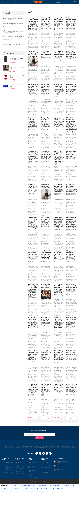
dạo (32, 43)
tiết (44, 79)
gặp (69, 278)
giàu (74, 376)
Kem (36, 343)
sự (43, 247)
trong (44, 47)
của (72, 343)
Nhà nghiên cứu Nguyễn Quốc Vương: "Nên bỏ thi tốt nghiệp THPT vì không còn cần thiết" (45, 189)
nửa (67, 315)
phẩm (45, 379)
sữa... (61, 247)
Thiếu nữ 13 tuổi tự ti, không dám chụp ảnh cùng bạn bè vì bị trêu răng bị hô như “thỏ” (71, 22)
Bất (56, 243)
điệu (59, 76)
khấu (70, 211)
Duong (60, 43)
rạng (72, 46)
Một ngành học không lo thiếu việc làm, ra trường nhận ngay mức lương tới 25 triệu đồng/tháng (46, 122)
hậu (75, 344)
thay (31, 180)
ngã (57, 246)
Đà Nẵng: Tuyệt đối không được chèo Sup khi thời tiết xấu (46, 53)
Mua (55, 280)
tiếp (61, 180)
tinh (49, 179)
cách (35, 309)
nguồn (42, 112)
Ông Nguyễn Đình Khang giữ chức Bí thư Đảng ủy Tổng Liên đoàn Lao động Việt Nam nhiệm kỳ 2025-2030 (13, 18)
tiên (61, 380)
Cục (30, 210)
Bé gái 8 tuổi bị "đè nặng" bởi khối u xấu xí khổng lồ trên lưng (71, 53)
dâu (43, 110)
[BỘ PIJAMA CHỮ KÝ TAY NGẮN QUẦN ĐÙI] (6, 77)
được (55, 45)
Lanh (49, 279)
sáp (44, 179)
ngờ (59, 246)
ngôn (70, 247)
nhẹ (36, 379)
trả (28, 248)
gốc (41, 111)
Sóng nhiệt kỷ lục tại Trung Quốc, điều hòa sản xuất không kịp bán (59, 53)
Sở (41, 247)
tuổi (54, 49)
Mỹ (56, 411)
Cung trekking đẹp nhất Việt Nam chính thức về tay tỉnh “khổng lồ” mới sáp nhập (46, 154)
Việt (47, 180)
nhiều (67, 214)
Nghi (29, 47)
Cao (45, 376)
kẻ (54, 179)
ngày (42, 147)
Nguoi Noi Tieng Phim (57, 489)
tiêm (70, 179)
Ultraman (30, 280)
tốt (31, 147)
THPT (35, 146)
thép (55, 348)
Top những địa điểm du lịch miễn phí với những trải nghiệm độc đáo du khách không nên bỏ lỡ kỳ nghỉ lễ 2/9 (33, 23)
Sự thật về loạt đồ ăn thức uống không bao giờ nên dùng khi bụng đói (46, 287)
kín (45, 345)
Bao (30, 76)
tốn (73, 114)
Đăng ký (6, 2)
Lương (48, 144)
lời (59, 179)
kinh (71, 412)
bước (69, 110)
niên (35, 347)
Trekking (43, 180)
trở (54, 381)
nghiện (48, 211)
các (69, 243)
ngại (57, 146)
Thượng (68, 114)
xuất (62, 81)
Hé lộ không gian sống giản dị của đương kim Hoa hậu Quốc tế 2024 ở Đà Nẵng (71, 321)
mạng (73, 111)
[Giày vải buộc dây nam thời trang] (6, 68)
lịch (30, 46)
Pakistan (48, 246)
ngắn (61, 179)
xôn (33, 280)
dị (73, 343)
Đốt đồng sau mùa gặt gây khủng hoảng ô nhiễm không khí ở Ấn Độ (58, 254)
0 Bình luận (32, 41)
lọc (41, 280)
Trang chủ (5, 8)
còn (29, 111)
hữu (43, 45)
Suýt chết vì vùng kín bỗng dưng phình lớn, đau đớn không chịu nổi (45, 321)
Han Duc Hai (20, 492)
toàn (29, 147)
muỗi (67, 149)
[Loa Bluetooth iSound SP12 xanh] (6, 86)
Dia (34, 43)
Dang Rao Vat (31, 492)
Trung (60, 47)
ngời (67, 379)
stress (29, 247)
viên (36, 180)
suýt (45, 347)
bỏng (44, 343)
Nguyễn (46, 212)
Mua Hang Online (42, 485)
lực (61, 78)
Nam (42, 46)
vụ (61, 182)
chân (60, 176)
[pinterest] (43, 453)
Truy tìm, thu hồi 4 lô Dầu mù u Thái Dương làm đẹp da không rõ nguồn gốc (45, 88)
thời (42, 79)
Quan (70, 112)
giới (72, 110)
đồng (55, 211)
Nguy (67, 314)
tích (67, 415)
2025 (31, 143)
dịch (56, 409)
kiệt (62, 409)
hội (44, 111)
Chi (32, 76)
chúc (31, 110)
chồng (58, 110)
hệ (41, 45)
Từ (71, 47)
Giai (75, 144)
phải (67, 248)
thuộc (35, 412)
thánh (34, 380)
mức (44, 146)
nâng (48, 78)
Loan (32, 79)
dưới (32, 78)
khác (29, 312)
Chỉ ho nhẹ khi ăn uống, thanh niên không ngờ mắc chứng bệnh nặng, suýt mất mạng (33, 355)
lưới (49, 45)
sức (54, 147)
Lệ (28, 46)
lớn (71, 147)
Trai (30, 49)
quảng (48, 379)
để (72, 76)
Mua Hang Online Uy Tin (27, 485)
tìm (47, 112)
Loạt (49, 311)
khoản (60, 377)
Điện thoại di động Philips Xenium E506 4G (16, 59)
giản (73, 344)
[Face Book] (36, 453)
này (54, 146)
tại (57, 81)
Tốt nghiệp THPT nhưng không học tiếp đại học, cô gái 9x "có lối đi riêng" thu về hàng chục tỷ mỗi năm (59, 289)
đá (46, 76)
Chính (44, 176)
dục (62, 243)
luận (35, 112)
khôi (67, 78)
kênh (58, 345)
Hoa (59, 45)
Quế (62, 411)
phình (42, 347)
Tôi (50, 147)
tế (57, 112)
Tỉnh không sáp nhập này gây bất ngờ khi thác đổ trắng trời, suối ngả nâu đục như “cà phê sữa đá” (58, 222)
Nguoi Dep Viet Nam (68, 485)
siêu (32, 279)
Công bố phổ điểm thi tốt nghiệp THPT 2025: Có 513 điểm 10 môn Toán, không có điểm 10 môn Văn (33, 123)
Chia (36, 176)
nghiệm (32, 47)
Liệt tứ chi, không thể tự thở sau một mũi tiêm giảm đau (71, 153)
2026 (31, 176)
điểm (37, 43)
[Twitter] (40, 453)
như (67, 46)
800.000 (31, 243)
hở (69, 146)
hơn (36, 111)
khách (31, 45)
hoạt (57, 211)
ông (42, 47)
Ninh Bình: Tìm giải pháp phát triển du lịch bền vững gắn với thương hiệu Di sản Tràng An (13, 44)
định (75, 143)
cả (58, 243)
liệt (67, 178)
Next (60, 419)
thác (57, 248)
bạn (56, 43)
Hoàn (35, 210)
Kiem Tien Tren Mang (7, 492)
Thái (45, 112)
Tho (67, 47)
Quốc (58, 79)
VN (17, 2)
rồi (28, 81)
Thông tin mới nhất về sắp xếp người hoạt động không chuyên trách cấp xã (58, 188)
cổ (36, 309)
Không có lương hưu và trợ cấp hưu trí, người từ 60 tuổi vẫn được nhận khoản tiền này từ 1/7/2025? (58, 355)
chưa (33, 409)
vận (33, 147)
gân (58, 143)
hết (33, 311)
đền (42, 244)
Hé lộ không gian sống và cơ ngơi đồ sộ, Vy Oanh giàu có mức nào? (71, 353)
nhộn (29, 347)
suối (55, 248)
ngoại (57, 46)
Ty (34, 248)
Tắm (58, 47)
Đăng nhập (11, 2)
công (31, 111)
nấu (62, 244)
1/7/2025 (57, 376)
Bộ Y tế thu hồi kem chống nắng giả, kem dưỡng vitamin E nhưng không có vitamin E (58, 89)
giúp (75, 311)
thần (58, 180)
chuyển (35, 76)
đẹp (49, 110)
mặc (73, 312)
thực (47, 179)
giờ (43, 311)
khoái (72, 211)
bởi (70, 76)
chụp (75, 43)
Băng (33, 176)
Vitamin (60, 112)
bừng (44, 309)
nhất (42, 179)
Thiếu (75, 46)
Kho (62, 143)
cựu (50, 210)
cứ (58, 43)
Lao (54, 46)
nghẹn (31, 314)
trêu (70, 47)
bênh (44, 276)
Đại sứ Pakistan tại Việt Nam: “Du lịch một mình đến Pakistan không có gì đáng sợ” (46, 222)
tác (31, 114)
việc (33, 114)
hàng (36, 178)
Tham (71, 214)
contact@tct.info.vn (64, 466)
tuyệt (46, 79)
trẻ (75, 114)
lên (71, 111)
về (45, 180)
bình (44, 409)
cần (45, 210)
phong (55, 47)
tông (36, 247)
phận (29, 279)
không (34, 45)
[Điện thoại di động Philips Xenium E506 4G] (6, 59)
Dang (44, 243)
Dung (57, 178)
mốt (42, 146)
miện (34, 46)
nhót (32, 347)
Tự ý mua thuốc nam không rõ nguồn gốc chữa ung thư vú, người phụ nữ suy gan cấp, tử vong (33, 388)
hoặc (72, 146)
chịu (49, 343)
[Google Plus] (50, 453)
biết (45, 43)
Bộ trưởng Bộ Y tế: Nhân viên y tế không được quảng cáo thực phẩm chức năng (46, 354)
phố (32, 146)
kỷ (37, 45)
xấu (49, 79)
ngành (47, 146)
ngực (44, 46)
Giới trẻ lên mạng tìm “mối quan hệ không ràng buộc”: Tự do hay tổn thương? (71, 88)
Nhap (49, 178)
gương (55, 345)
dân (50, 43)
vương (42, 215)
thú (33, 412)
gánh (72, 144)
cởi (54, 344)
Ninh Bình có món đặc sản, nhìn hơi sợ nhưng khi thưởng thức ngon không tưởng (46, 388)
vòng (30, 413)
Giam (62, 178)
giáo (33, 178)
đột (54, 278)
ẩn (56, 276)
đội (48, 76)
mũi (72, 178)
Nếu (73, 149)
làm (32, 112)
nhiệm (57, 280)
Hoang (61, 278)
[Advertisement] (13, 104)
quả (75, 279)
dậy (74, 243)
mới (67, 112)
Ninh (48, 412)
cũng (67, 45)
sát (59, 347)
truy (50, 112)
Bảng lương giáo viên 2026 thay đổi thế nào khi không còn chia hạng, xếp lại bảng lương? (33, 155)
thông (55, 214)
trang (62, 248)
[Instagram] (47, 453)
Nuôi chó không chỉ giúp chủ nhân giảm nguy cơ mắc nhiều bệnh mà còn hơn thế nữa (71, 287)
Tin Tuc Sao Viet (28, 489)
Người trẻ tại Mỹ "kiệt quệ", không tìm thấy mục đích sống (59, 386)
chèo (44, 76)
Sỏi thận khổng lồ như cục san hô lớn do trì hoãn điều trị (33, 187)
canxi (31, 343)
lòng (35, 312)
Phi (28, 49)
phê (57, 247)
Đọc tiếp (31, 417)
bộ (30, 43)
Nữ (69, 46)
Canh (71, 243)
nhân (44, 147)
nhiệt (55, 79)
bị (73, 43)
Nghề (35, 79)
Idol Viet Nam (5, 489)
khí (54, 279)
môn (35, 144)
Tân (67, 280)
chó (74, 309)
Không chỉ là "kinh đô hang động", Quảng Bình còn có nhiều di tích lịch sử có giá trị (71, 387)
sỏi (28, 212)
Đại (48, 243)
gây (56, 244)
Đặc (46, 409)
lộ (32, 46)
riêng (58, 314)
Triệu (42, 149)
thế (33, 180)
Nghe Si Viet (16, 489)
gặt (56, 278)
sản (60, 79)
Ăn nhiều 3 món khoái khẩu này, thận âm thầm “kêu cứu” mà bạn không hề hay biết (71, 188)
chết (46, 343)
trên (31, 81)
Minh (42, 246)
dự (46, 243)
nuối (70, 315)
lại (32, 179)
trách (58, 214)
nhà (49, 212)
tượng (34, 279)
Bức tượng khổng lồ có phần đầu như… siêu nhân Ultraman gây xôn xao (33, 254)
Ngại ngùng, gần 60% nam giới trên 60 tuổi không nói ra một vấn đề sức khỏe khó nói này (59, 121)
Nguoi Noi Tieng (54, 485)
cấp (56, 210)
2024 (69, 343)
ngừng (59, 146)
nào (29, 180)
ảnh (69, 43)
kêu (67, 211)
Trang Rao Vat (43, 492)
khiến (67, 246)
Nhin (42, 412)
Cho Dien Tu (13, 485)
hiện (67, 146)
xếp (29, 182)
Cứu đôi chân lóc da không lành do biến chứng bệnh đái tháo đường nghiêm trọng (46, 254)
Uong (42, 314)
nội (63, 146)
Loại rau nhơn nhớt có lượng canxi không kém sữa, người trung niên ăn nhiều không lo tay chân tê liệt (33, 322)
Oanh (70, 379)
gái (57, 45)
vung (47, 347)
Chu (67, 311)
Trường (45, 149)
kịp (57, 78)
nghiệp (29, 146)
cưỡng (29, 78)
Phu (31, 412)
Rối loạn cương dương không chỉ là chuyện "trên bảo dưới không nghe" (33, 54)
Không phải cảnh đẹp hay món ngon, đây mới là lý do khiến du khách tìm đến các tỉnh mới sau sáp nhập (71, 223)
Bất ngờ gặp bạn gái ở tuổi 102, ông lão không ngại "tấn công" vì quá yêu (71, 254)
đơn (47, 344)
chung (42, 278)
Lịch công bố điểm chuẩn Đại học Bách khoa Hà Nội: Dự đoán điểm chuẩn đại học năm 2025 (13, 25)
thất (46, 312)
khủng (60, 279)
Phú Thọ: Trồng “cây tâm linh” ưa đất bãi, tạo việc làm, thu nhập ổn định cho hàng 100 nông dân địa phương (13, 38)
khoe (55, 144)
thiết (45, 214)
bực (30, 276)
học (50, 143)
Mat (73, 147)
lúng (75, 78)
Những (36, 47)
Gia (54, 111)
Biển (69, 143)
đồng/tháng (45, 143)
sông (55, 81)
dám (47, 43)
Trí (32, 212)
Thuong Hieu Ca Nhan (42, 489)
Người (47, 46)
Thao (48, 280)
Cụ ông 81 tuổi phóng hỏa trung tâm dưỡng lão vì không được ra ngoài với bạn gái (58, 21)
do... (35, 243)
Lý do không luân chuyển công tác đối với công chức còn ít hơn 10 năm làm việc (33, 88)
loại (34, 344)
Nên (37, 46)
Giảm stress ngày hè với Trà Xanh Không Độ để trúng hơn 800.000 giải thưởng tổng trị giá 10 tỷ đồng (33, 223)
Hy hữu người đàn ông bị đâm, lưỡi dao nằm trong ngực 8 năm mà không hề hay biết (46, 21)
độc (29, 45)
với (32, 49)
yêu (71, 280)
